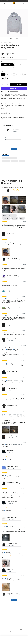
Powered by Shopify (18, 629)
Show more (14, 599)
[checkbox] (22, 161)
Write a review (14, 148)
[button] (14, 135)
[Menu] (1, 3)
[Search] (4, 3)
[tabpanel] (14, 168)
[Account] (23, 3)
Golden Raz (11, 629)
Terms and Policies (14, 631)
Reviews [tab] (5, 154)
